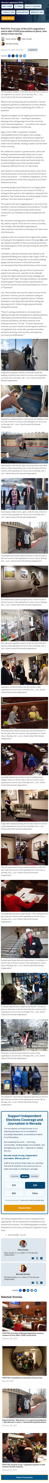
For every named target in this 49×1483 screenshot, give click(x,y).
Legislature (32, 50)
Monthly (25, 1176)
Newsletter (37, 12)
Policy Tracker (33, 6)
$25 (35, 1185)
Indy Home (7, 6)
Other (35, 1193)
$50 (14, 1193)
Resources (22, 12)
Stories (19, 6)
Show (24, 1477)
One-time (14, 1176)
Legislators (8, 12)
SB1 (41, 240)
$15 (14, 1185)
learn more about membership (32, 1200)
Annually (34, 1176)
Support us (8, 18)
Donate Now (24, 1208)
